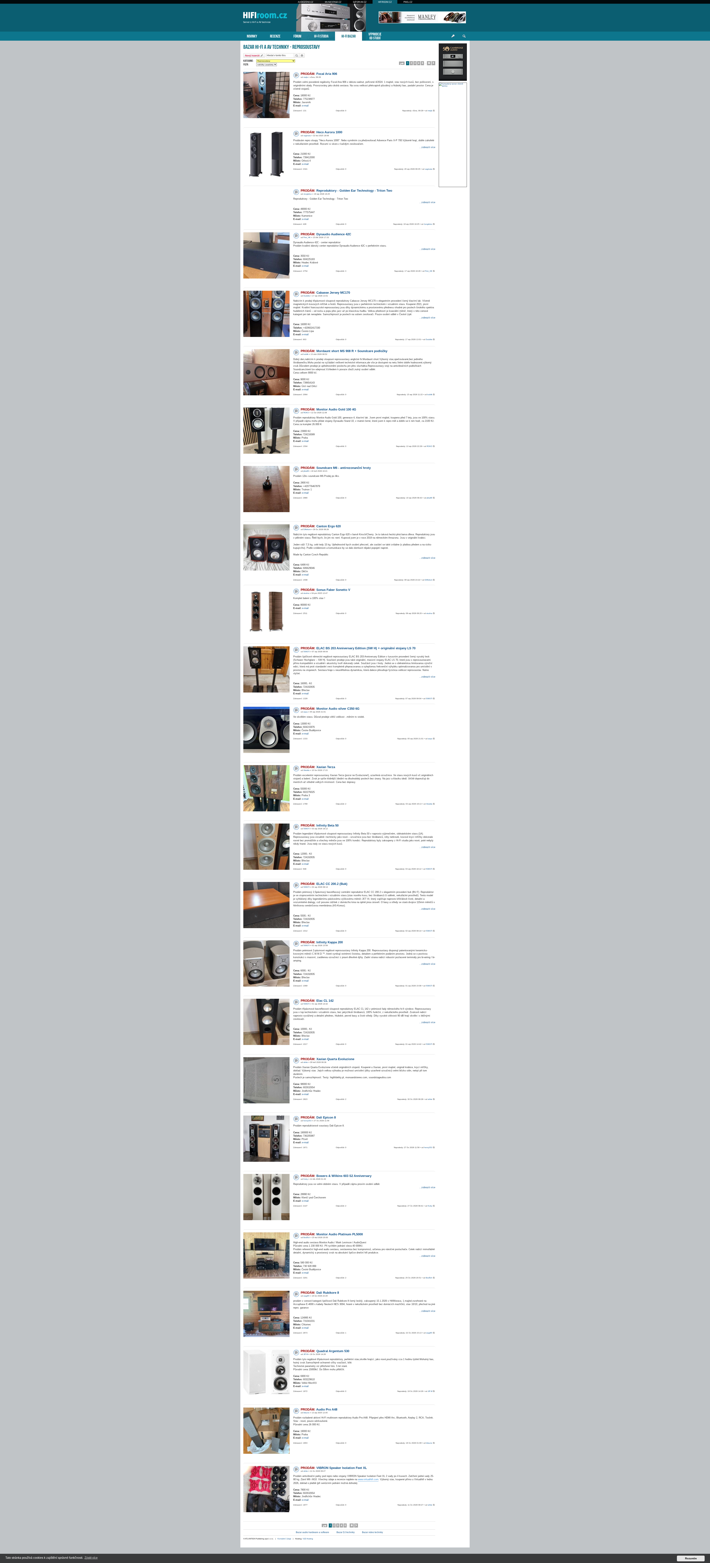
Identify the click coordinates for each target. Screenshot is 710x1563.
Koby (305, 1179)
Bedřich (306, 1237)
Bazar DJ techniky (346, 1532)
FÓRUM (297, 36)
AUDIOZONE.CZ (305, 2)
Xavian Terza (318, 767)
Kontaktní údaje (284, 1539)
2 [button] (411, 63)
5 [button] (422, 63)
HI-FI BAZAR (349, 36)
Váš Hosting (308, 1539)
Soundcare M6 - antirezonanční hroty (336, 468)
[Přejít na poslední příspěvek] (434, 110)
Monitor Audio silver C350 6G (330, 708)
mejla (305, 77)
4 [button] (418, 63)
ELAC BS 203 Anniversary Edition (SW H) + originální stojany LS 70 (358, 648)
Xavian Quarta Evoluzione (327, 1059)
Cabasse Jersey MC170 (325, 292)
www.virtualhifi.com (368, 1479)
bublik (305, 354)
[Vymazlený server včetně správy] (453, 85)
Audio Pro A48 (319, 1409)
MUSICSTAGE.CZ (333, 2)
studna (306, 593)
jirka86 (306, 471)
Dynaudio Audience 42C (326, 234)
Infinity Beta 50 (320, 825)
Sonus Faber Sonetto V (325, 590)
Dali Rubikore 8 (320, 1292)
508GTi (306, 652)
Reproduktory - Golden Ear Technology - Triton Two (346, 190)
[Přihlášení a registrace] (453, 36)
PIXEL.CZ (407, 2)
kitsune (306, 1413)
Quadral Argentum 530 (325, 1351)
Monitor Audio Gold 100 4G (328, 409)
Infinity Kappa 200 (322, 942)
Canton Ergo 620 (321, 526)
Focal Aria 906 (319, 74)
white (305, 1062)
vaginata (307, 136)
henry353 (307, 1121)
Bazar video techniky (372, 1532)
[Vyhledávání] (464, 36)
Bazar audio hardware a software (312, 1532)
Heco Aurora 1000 (321, 132)
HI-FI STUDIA (321, 36)
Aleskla (306, 770)
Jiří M (305, 1354)
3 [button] (337, 1525)
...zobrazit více (427, 147)
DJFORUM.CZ (359, 2)
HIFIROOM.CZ (385, 2)
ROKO (306, 413)
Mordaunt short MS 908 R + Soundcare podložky (344, 351)
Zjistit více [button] (91, 1557)
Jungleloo (307, 194)
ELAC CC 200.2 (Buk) (324, 884)
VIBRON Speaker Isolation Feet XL (334, 1468)
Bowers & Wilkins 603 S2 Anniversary (336, 1176)
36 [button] (429, 63)
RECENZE (275, 36)
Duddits (306, 296)
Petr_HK (307, 237)
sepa (305, 712)
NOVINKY (252, 36)
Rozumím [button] (691, 1558)
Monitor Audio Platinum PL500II (332, 1234)
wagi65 (306, 1296)
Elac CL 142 (317, 1000)
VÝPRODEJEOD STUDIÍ (374, 36)
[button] (402, 63)
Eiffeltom (307, 529)
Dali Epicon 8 (318, 1117)
